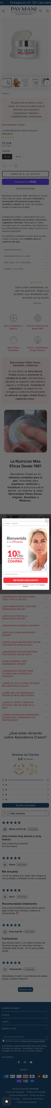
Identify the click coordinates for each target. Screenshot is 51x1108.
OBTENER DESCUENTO (25, 580)
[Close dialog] (46, 520)
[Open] (6, 1101)
